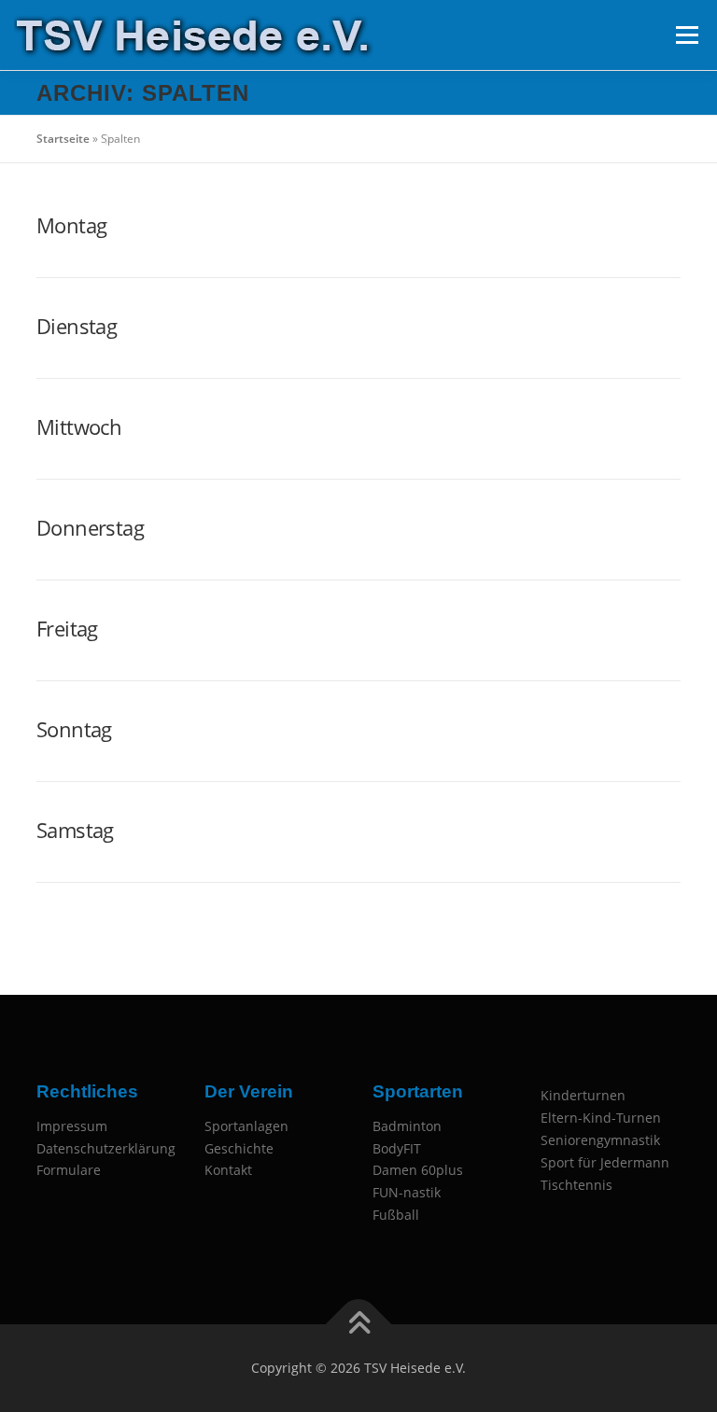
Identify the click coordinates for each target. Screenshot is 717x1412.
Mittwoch (78, 426)
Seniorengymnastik (600, 1140)
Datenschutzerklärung (106, 1148)
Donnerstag (90, 527)
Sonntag (74, 729)
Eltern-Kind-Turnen (601, 1117)
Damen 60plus (418, 1170)
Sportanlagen (246, 1126)
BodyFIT (397, 1148)
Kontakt (228, 1170)
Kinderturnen (583, 1095)
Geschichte (239, 1148)
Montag (71, 225)
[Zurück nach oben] (359, 1325)
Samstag (75, 830)
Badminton (407, 1126)
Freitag (67, 628)
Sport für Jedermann (605, 1162)
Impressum (71, 1126)
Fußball (396, 1214)
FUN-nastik (407, 1192)
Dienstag (76, 326)
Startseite (63, 139)
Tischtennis (576, 1185)
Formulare (68, 1170)
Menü (686, 35)
